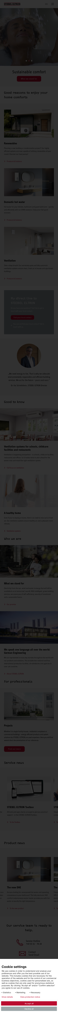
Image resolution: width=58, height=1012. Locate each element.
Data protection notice (30, 997)
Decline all (29, 1009)
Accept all (29, 1003)
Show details (7, 997)
